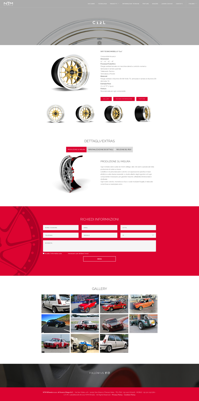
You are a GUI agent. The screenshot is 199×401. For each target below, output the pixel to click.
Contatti (179, 3)
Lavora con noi (167, 3)
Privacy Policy (117, 395)
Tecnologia (102, 3)
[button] (106, 99)
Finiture (146, 3)
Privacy (64, 253)
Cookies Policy (129, 395)
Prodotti (113, 3)
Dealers (155, 3)
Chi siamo (91, 3)
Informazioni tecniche (130, 3)
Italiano (192, 3)
